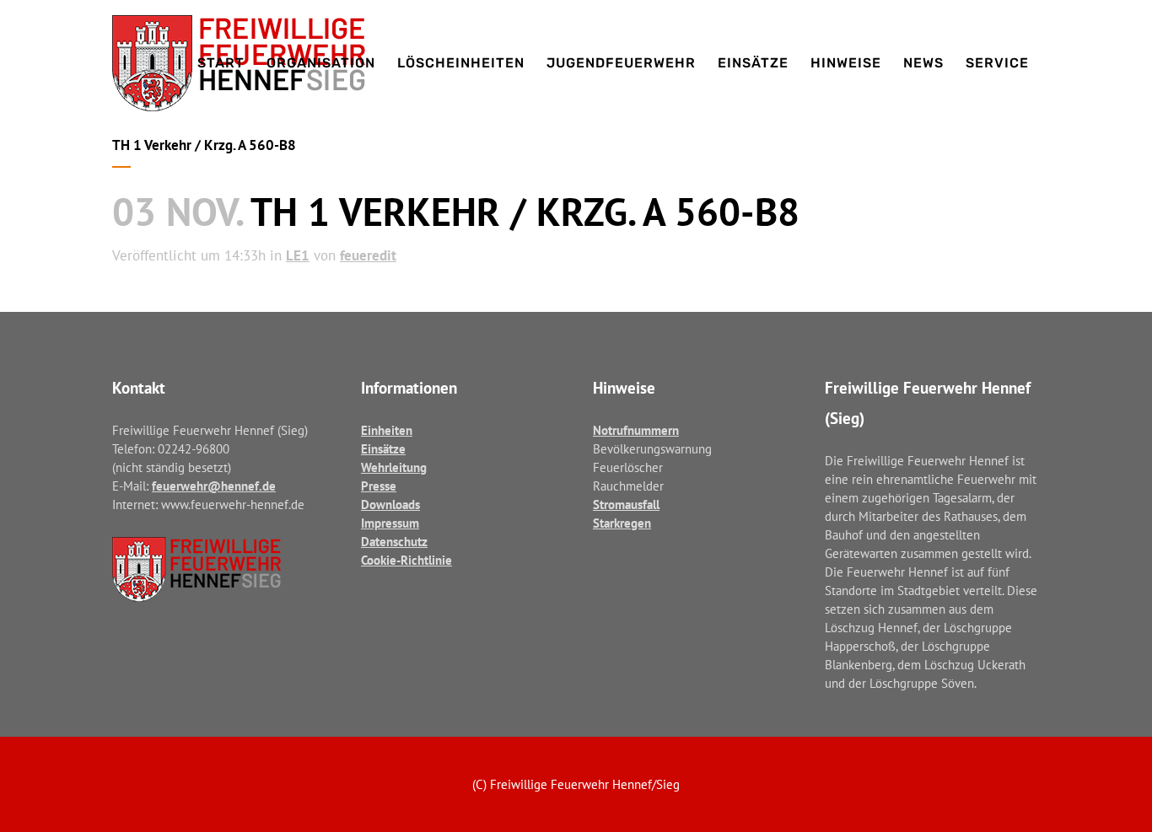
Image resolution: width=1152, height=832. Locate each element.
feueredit (368, 255)
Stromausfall (626, 505)
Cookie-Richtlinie (406, 560)
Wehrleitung (394, 467)
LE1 (298, 255)
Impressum (390, 523)
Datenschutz (394, 542)
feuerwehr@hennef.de (214, 486)
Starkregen (622, 523)
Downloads (390, 505)
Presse (378, 486)
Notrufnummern (636, 430)
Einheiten (386, 430)
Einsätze (383, 449)
